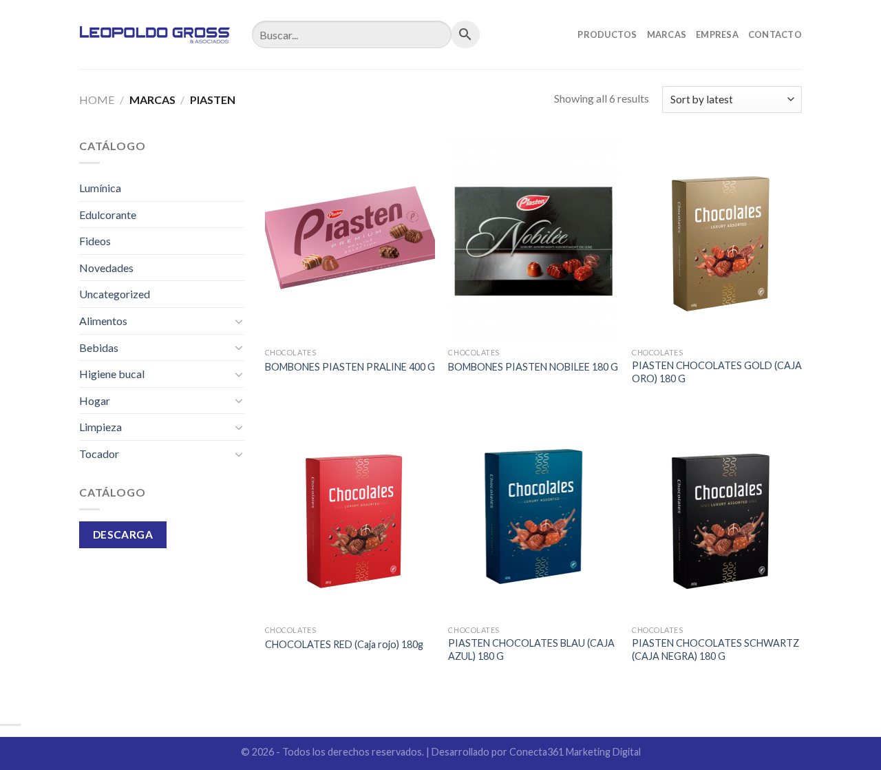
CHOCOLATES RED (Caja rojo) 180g (344, 644)
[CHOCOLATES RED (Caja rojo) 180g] (350, 516)
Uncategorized (114, 293)
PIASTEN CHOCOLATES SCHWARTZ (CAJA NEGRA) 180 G (715, 649)
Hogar (94, 400)
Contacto (775, 34)
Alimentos (103, 320)
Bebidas (98, 347)
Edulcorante (107, 214)
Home (96, 99)
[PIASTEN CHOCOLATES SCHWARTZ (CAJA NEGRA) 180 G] (717, 516)
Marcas (667, 34)
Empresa (717, 34)
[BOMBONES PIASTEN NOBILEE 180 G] (533, 239)
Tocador (99, 453)
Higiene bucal (112, 373)
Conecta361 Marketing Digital (575, 752)
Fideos (95, 240)
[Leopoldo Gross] (155, 34)
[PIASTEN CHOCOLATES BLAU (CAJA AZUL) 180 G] (533, 516)
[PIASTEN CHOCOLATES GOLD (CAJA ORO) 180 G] (717, 239)
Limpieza (100, 426)
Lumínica (100, 187)
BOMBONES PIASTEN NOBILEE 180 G (533, 367)
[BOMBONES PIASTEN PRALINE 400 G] (350, 239)
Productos (607, 34)
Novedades (106, 267)
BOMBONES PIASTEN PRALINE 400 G (350, 367)
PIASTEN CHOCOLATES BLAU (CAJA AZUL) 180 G (531, 649)
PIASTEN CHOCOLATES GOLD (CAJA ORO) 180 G (717, 372)
